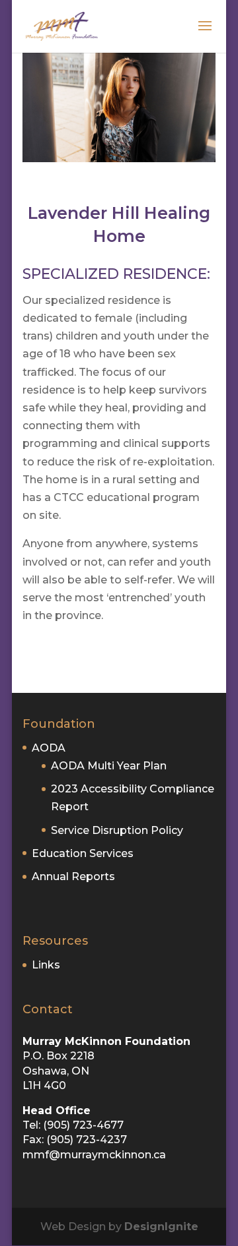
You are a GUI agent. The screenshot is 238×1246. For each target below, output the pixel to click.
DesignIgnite (161, 1226)
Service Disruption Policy (117, 830)
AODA (48, 748)
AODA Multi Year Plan (109, 765)
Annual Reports (73, 876)
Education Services (83, 853)
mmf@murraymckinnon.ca (94, 1154)
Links (46, 965)
